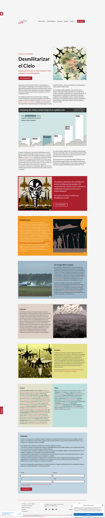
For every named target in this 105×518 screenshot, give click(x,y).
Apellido (55, 472)
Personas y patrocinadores (28, 503)
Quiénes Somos (41, 21)
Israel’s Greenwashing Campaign (34, 415)
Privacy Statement (91, 516)
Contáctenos (25, 511)
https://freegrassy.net (71, 398)
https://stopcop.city (58, 404)
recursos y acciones (66, 403)
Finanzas (24, 509)
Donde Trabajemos (51, 21)
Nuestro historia (26, 507)
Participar (59, 21)
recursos (73, 407)
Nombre (22, 472)
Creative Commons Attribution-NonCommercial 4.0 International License (53, 515)
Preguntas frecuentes (27, 505)
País (21, 478)
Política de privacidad (40, 484)
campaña (34, 420)
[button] (102, 505)
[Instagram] (49, 509)
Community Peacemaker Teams (27, 515)
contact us (43, 516)
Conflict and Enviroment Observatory (27, 146)
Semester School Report (42, 412)
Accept (88, 514)
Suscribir (83, 390)
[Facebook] (46, 509)
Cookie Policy (84, 516)
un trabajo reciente (28, 157)
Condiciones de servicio (26, 485)
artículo (44, 154)
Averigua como (62, 393)
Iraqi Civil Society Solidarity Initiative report (38, 423)
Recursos (66, 21)
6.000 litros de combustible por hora (70, 290)
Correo (54, 478)
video (27, 417)
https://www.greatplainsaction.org (69, 400)
